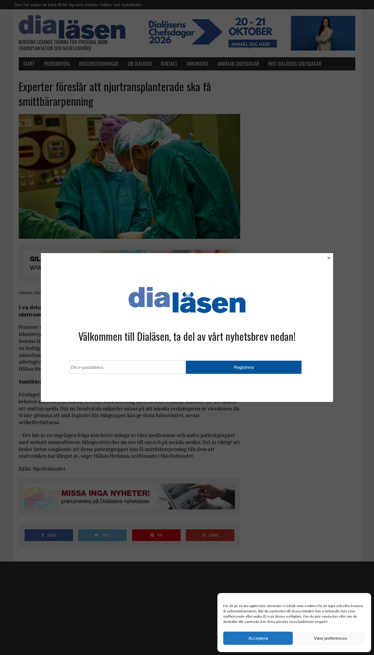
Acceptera (258, 638)
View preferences (330, 638)
